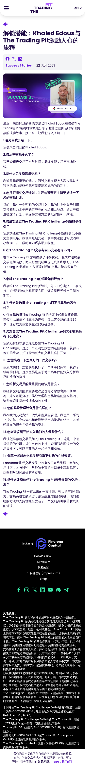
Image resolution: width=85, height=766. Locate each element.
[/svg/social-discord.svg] (58, 589)
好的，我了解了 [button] (63, 762)
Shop (43, 578)
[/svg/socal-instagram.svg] (26, 589)
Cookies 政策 (42, 556)
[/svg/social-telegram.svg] (66, 589)
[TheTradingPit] (41, 8)
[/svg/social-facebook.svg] (18, 589)
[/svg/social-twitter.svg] (34, 589)
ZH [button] (76, 8)
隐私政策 (43, 567)
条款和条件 (43, 562)
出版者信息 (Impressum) (43, 573)
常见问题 (43, 762)
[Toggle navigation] (6, 8)
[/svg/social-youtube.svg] (50, 589)
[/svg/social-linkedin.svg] (42, 589)
